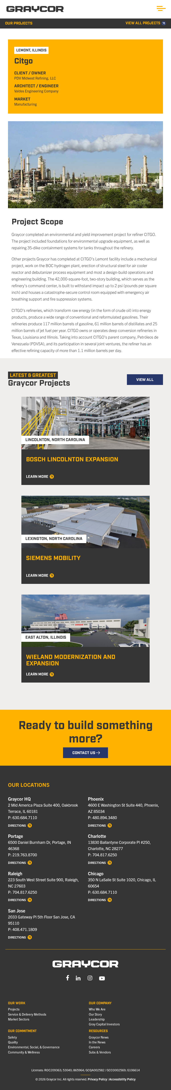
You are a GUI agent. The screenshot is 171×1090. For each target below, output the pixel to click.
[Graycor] (35, 9)
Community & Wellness (24, 1052)
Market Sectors (18, 1019)
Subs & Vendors (100, 1052)
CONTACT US (83, 753)
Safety (12, 1037)
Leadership (97, 1019)
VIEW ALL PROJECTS (143, 23)
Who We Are (97, 1009)
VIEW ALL (145, 379)
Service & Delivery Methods (27, 1014)
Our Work (16, 1003)
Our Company (100, 1003)
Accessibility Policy (122, 1079)
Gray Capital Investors (104, 1024)
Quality (13, 1042)
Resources (98, 1031)
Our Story (95, 1014)
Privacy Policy (97, 1079)
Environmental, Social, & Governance (34, 1047)
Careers (94, 1047)
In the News (97, 1042)
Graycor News (99, 1037)
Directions (17, 825)
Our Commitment (22, 1031)
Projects (14, 1009)
